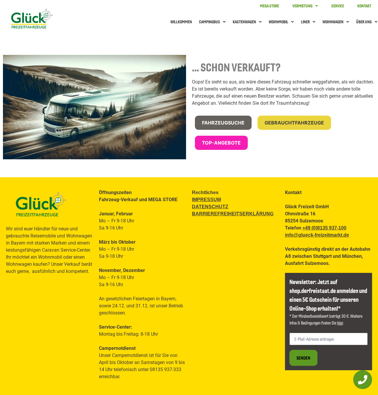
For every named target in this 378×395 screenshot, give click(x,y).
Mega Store (269, 6)
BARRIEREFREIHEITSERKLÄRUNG (232, 213)
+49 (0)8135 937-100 (324, 227)
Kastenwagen (244, 21)
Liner (305, 21)
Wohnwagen (332, 21)
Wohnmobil (278, 21)
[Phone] (362, 379)
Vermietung (302, 6)
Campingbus (209, 21)
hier (340, 323)
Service (337, 6)
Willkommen (181, 21)
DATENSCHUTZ (210, 206)
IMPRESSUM (206, 199)
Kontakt (364, 6)
